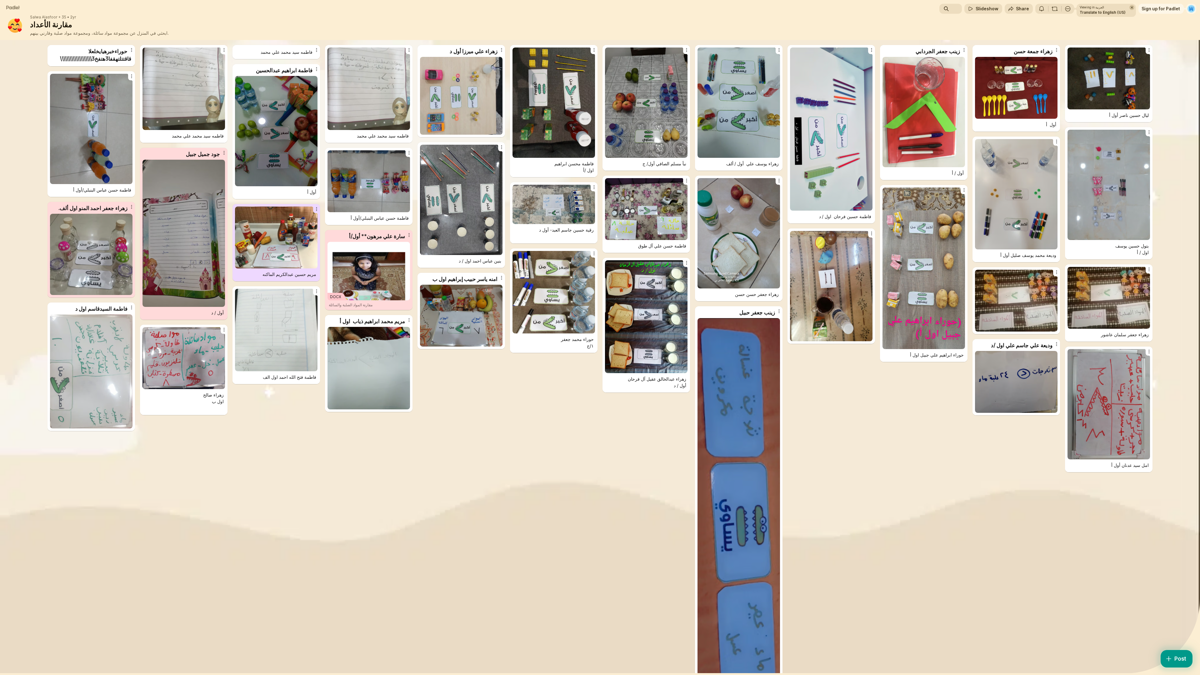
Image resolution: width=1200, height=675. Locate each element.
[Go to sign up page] (1191, 9)
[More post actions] (131, 50)
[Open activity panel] (1041, 9)
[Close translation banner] (1131, 7)
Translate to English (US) (1103, 12)
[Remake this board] (1054, 9)
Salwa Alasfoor (44, 17)
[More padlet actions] (1068, 9)
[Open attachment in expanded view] (183, 89)
